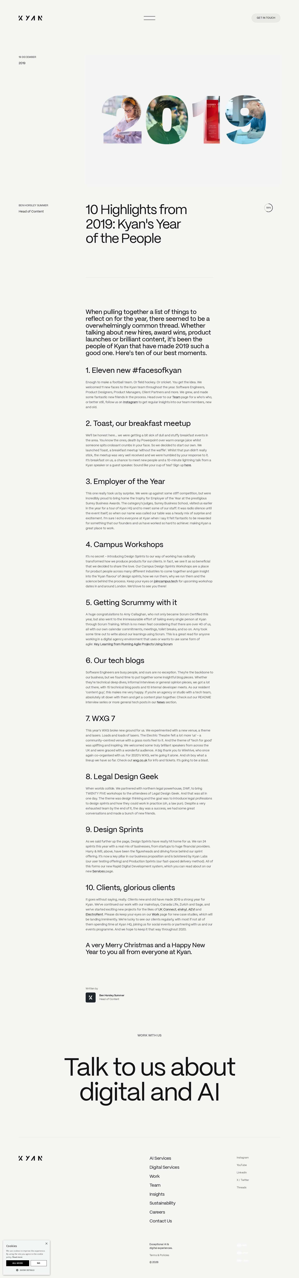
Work (155, 914)
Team (176, 397)
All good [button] (17, 1263)
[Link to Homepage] (30, 1158)
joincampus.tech (166, 581)
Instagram (130, 402)
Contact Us (161, 1221)
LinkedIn (242, 1173)
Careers (157, 1212)
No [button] (38, 1263)
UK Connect (167, 909)
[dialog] (26, 1257)
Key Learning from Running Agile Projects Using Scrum (133, 644)
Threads (241, 1187)
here (187, 465)
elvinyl (182, 909)
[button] (26, 1270)
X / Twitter (243, 1180)
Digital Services (164, 1167)
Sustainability (162, 1203)
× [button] (46, 1244)
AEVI (191, 909)
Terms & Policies (159, 1255)
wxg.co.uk (140, 760)
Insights (157, 1194)
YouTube (242, 1165)
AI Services (160, 1158)
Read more (17, 1257)
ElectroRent (94, 914)
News (161, 702)
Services (98, 871)
